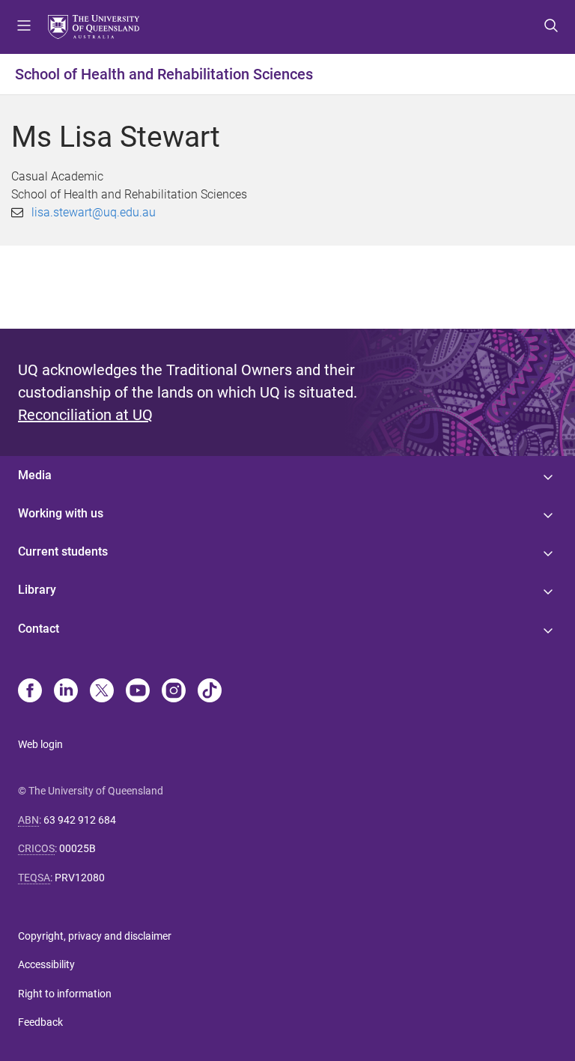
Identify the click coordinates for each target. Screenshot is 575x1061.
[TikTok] (210, 691)
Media (35, 475)
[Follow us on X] (102, 691)
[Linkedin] (66, 691)
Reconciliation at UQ (85, 415)
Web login (40, 744)
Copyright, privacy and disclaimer (94, 936)
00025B (77, 848)
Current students (63, 551)
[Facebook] (30, 691)
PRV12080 (80, 878)
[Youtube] (138, 691)
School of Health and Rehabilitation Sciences (164, 74)
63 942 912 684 (79, 820)
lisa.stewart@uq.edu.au (93, 212)
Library (37, 590)
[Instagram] (174, 691)
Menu (24, 27)
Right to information (65, 994)
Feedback (40, 1022)
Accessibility (46, 964)
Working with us (60, 513)
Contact (38, 628)
